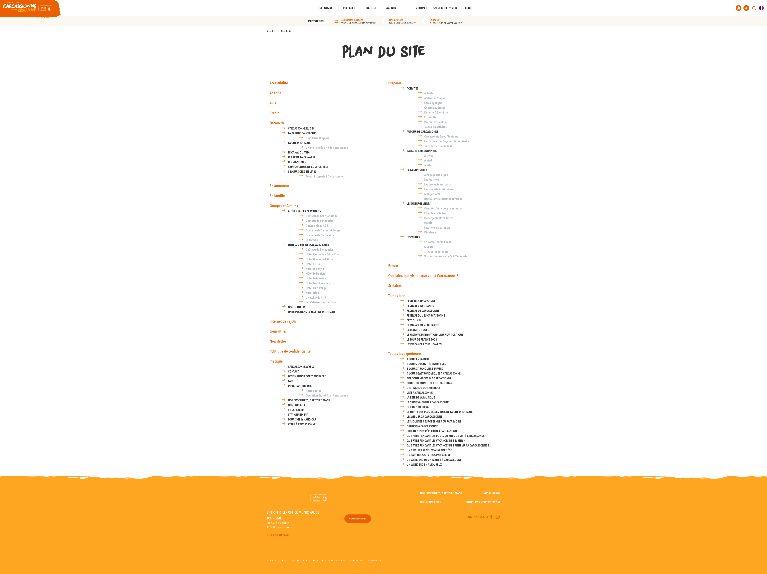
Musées (428, 247)
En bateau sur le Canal (437, 242)
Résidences (431, 232)
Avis (273, 103)
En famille (277, 195)
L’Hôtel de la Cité (316, 297)
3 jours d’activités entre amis (426, 364)
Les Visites (413, 237)
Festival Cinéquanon (420, 306)
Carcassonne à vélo (301, 367)
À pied (428, 160)
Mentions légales (276, 560)
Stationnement (298, 415)
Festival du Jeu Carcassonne (426, 315)
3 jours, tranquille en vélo (425, 369)
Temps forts (396, 295)
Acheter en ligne (316, 21)
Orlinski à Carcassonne (422, 426)
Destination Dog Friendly (423, 388)
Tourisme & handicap (302, 419)
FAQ (290, 381)
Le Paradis (312, 240)
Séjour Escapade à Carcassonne (324, 176)
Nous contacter (430, 502)
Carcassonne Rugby (301, 128)
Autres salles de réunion (304, 211)
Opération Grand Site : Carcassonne (327, 395)
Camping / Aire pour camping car (444, 208)
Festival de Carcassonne (423, 311)
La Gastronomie (417, 170)
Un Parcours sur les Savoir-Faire (428, 455)
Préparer (394, 83)
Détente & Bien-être (436, 112)
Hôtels (428, 223)
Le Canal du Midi (299, 152)
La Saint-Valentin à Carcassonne (428, 402)
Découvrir (277, 123)
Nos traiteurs (297, 307)
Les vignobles (297, 162)
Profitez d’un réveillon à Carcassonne (432, 431)
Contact (293, 371)
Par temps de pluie (435, 122)
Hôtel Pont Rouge (316, 288)
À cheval (429, 155)
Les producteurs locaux (438, 184)
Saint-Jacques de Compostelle (308, 167)
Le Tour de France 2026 (422, 339)
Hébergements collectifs (438, 218)
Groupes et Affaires (445, 8)
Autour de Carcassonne (422, 132)
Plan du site (357, 560)
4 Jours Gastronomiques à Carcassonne (434, 373)
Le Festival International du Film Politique (435, 335)
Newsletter (278, 341)
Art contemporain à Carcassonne (429, 378)
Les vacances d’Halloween (424, 344)
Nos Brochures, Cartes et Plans (309, 400)
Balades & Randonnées (422, 151)
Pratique (276, 361)
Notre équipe (313, 391)
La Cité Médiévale (299, 143)
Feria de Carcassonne (421, 301)
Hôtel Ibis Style (315, 269)
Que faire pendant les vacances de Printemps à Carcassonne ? (448, 445)
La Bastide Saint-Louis (302, 133)
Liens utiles (278, 331)
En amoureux (279, 185)
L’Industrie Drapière (317, 138)
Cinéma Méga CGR (317, 225)
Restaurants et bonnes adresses (443, 199)
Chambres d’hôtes (435, 213)
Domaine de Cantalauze (320, 235)
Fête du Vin (414, 320)
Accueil (270, 31)
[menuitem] (761, 8)
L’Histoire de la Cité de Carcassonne (327, 147)
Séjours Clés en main (302, 171)
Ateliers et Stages (434, 98)
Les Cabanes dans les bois (321, 302)
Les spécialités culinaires (439, 189)
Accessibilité (279, 83)
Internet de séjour (283, 321)
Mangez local (432, 194)
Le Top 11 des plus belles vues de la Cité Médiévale (440, 412)
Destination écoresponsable (307, 376)
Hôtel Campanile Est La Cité (322, 254)
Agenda (275, 93)
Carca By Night (433, 103)
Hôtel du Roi (313, 264)
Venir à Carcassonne (302, 424)
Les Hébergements (419, 203)
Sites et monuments (436, 251)
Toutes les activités (435, 127)
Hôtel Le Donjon (315, 273)
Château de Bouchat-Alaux (321, 216)
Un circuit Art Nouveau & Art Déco (429, 450)
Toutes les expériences (404, 353)
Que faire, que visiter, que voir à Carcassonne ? (423, 275)
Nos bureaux (296, 405)
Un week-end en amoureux (424, 464)
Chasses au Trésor (434, 108)
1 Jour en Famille (418, 359)
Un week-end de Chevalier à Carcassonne (434, 460)
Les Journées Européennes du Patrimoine (434, 421)
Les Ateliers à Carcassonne (424, 417)
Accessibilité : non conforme (329, 560)
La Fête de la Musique (421, 397)
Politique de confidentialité (290, 351)
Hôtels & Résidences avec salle (308, 245)
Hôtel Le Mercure (316, 278)
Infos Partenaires (300, 386)
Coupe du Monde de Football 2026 (429, 383)
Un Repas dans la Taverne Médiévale (312, 312)
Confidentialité (299, 560)
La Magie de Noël (418, 330)
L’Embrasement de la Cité (423, 325)
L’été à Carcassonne (420, 393)
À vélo (427, 165)
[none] (761, 8)
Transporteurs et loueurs (438, 146)
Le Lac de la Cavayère (302, 157)
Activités (412, 88)
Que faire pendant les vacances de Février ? (436, 440)
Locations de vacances (437, 227)
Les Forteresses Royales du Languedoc (446, 141)
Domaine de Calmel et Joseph (323, 230)
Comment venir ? (357, 518)
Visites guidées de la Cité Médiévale (445, 256)
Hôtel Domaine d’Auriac (320, 259)
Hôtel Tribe (312, 293)
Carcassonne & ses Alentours (441, 136)
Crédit (274, 113)
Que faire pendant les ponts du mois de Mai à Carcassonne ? (446, 436)
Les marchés (431, 179)
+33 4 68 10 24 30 (278, 535)
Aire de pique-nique (436, 175)
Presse (468, 8)
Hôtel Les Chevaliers (318, 283)
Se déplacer (296, 410)
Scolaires (421, 8)
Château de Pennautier (319, 221)
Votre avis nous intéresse (483, 502)
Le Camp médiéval (418, 407)
